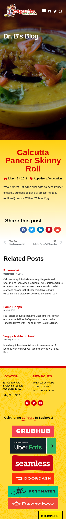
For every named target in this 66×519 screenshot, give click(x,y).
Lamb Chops (12, 307)
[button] (44, 10)
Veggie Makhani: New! (19, 336)
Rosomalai (11, 270)
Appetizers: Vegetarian (48, 178)
